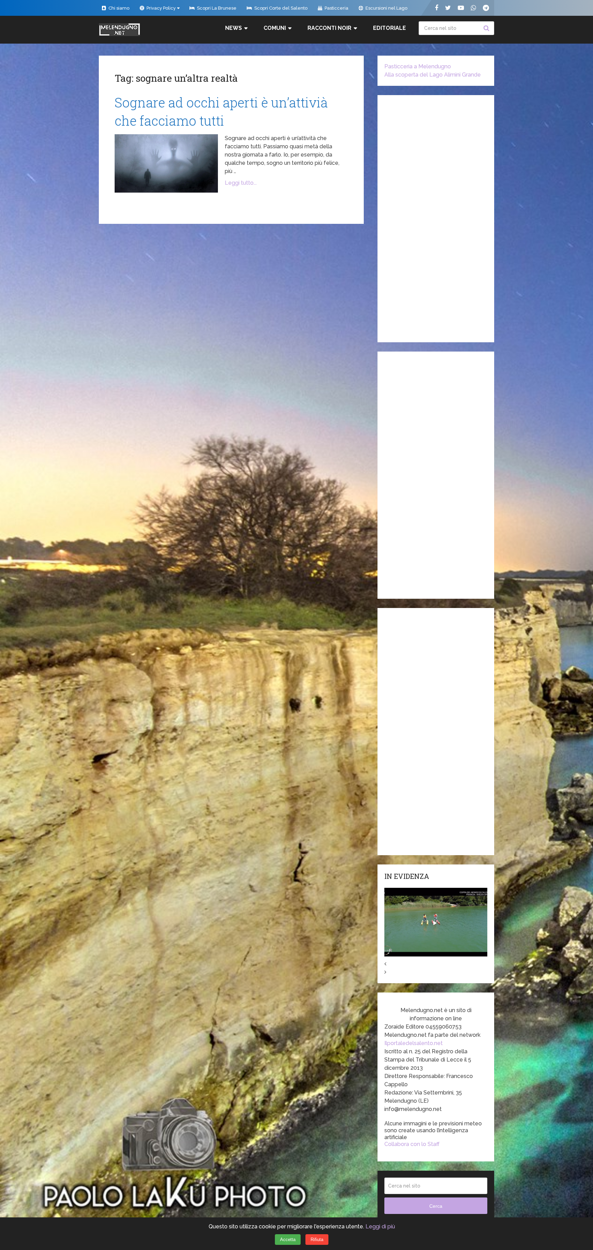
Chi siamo (118, 8)
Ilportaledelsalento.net (413, 1043)
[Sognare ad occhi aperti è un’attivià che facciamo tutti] (166, 163)
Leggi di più (380, 1226)
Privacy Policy (161, 8)
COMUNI (275, 28)
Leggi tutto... (241, 183)
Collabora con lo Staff (412, 1144)
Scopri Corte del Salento (280, 8)
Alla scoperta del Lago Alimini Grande (432, 74)
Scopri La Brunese (216, 8)
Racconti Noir (329, 28)
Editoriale (389, 28)
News (233, 28)
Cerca (487, 28)
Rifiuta (317, 1239)
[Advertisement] (435, 219)
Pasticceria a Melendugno (417, 66)
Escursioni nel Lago (385, 8)
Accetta (287, 1239)
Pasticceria (336, 8)
